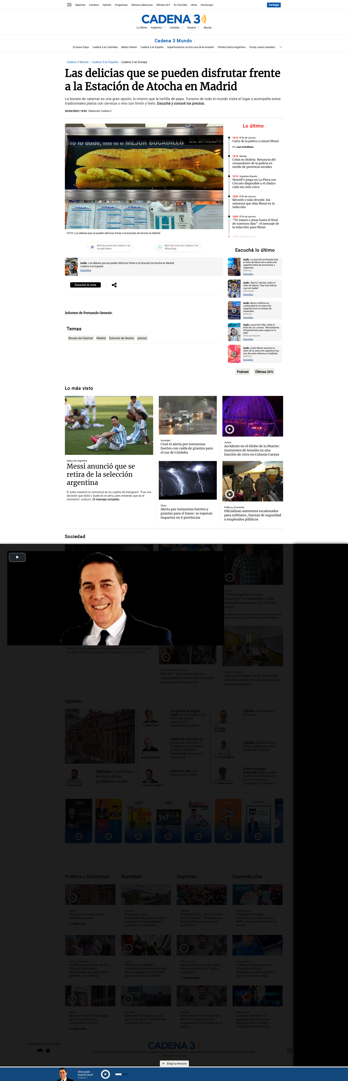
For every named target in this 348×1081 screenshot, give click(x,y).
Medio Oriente (129, 47)
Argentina (156, 27)
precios (142, 338)
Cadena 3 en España (151, 47)
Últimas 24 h (163, 5)
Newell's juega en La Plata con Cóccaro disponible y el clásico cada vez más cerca (254, 183)
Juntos (227, 442)
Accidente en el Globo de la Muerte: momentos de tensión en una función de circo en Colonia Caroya (252, 450)
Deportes (80, 5)
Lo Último (141, 27)
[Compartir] (114, 285)
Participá (274, 5)
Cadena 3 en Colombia (105, 47)
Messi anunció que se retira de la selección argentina (101, 474)
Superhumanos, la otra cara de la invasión (190, 47)
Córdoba (174, 27)
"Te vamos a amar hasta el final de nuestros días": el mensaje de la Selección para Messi (255, 223)
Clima (194, 5)
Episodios (85, 270)
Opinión (107, 5)
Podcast (243, 372)
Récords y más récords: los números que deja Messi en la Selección (253, 203)
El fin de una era (247, 137)
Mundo (208, 27)
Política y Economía (234, 507)
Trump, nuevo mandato (262, 47)
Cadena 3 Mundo (174, 40)
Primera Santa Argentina (231, 47)
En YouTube (180, 5)
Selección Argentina (77, 460)
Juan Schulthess (245, 147)
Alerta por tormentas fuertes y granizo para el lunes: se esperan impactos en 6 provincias (186, 513)
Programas (121, 5)
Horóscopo (207, 5)
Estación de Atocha (121, 338)
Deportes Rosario (248, 176)
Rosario (191, 27)
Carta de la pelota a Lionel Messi (255, 141)
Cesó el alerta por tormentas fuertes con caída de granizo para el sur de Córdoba (187, 448)
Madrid (101, 338)
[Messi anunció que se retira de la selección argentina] (109, 425)
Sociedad (165, 440)
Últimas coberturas (142, 5)
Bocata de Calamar (81, 338)
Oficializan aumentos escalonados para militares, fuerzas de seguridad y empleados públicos (252, 515)
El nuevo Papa (81, 47)
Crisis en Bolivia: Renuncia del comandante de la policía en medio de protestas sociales (254, 163)
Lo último (254, 126)
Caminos (94, 5)
